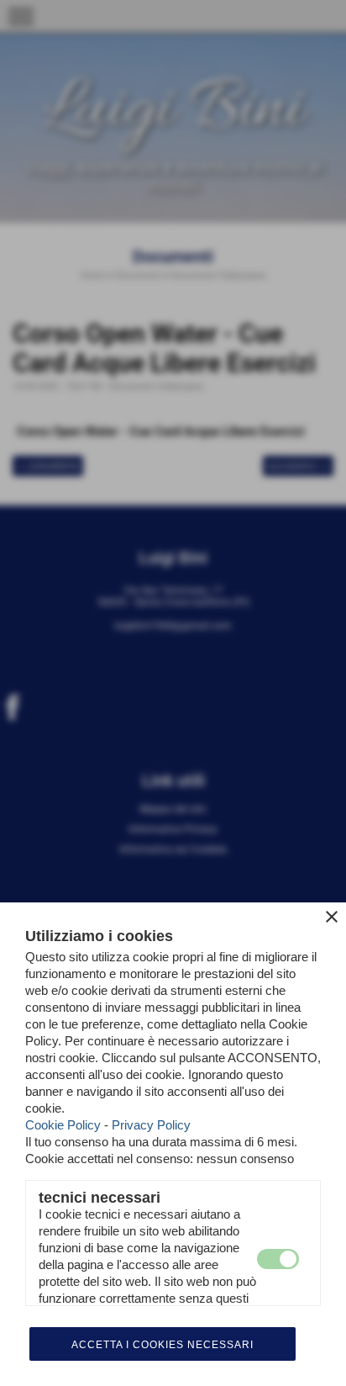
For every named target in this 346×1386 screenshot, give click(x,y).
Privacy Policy (151, 1125)
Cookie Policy (63, 1125)
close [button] (332, 917)
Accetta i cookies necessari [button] (162, 1345)
